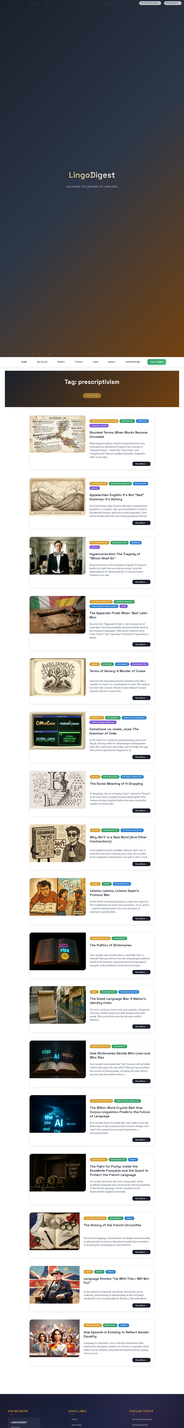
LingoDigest (92, 175)
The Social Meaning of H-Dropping (116, 784)
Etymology (107, 664)
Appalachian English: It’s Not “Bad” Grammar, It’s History (116, 497)
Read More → (141, 464)
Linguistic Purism (99, 426)
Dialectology (140, 484)
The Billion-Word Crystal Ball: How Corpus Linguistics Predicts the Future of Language (120, 1112)
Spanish (95, 884)
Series (61, 362)
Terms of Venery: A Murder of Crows (117, 671)
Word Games (122, 664)
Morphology (96, 718)
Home (24, 362)
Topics (79, 362)
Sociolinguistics (98, 484)
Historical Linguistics (120, 484)
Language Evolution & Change (103, 421)
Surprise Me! (133, 362)
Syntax (107, 884)
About (112, 362)
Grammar (136, 543)
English (94, 488)
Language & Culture (100, 938)
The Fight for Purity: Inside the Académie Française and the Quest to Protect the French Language (119, 1170)
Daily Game (156, 362)
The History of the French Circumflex (112, 1225)
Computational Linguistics (103, 722)
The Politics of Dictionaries (111, 945)
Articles (42, 362)
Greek (94, 992)
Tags (95, 362)
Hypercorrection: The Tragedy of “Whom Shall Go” (114, 556)
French (133, 1160)
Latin (123, 606)
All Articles (77, 1425)
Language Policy (109, 992)
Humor (88, 1272)
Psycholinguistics (99, 543)
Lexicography (127, 421)
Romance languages (124, 602)
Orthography (113, 718)
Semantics (142, 421)
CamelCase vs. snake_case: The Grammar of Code (114, 731)
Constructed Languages (134, 718)
